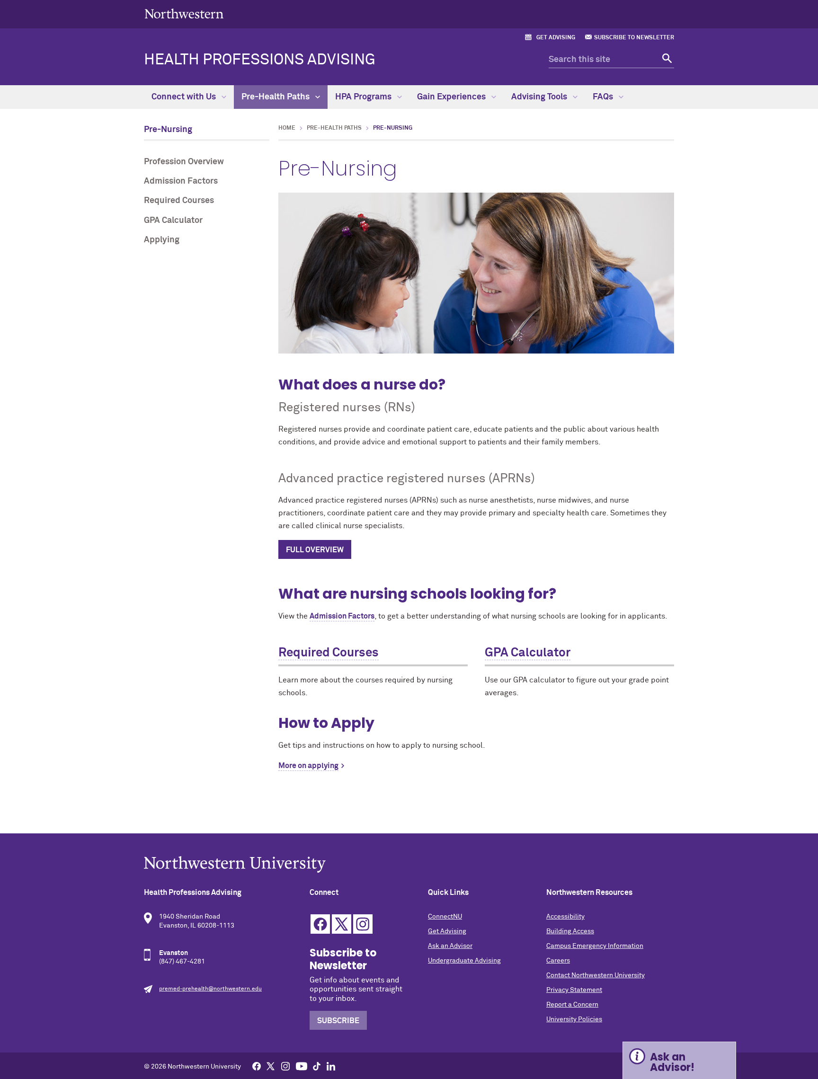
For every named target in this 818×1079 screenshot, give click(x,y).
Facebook (320, 924)
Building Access (570, 931)
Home (286, 128)
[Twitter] (271, 1065)
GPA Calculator (173, 220)
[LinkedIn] (331, 1065)
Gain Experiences (452, 97)
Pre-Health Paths (276, 97)
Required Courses (179, 200)
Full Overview (315, 550)
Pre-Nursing (168, 129)
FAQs (604, 97)
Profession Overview (184, 162)
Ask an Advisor (450, 946)
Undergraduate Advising (464, 960)
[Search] (666, 60)
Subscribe (338, 1021)
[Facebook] (256, 1065)
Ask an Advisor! (672, 1062)
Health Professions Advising (259, 60)
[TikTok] (316, 1065)
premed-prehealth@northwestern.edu (210, 989)
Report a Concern (572, 1004)
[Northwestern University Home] (184, 13)
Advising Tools (540, 97)
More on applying (308, 765)
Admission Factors (181, 181)
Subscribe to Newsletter (634, 38)
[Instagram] (285, 1065)
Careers (558, 960)
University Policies (574, 1019)
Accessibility (565, 916)
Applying (161, 240)
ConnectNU (445, 916)
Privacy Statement (574, 990)
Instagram (363, 924)
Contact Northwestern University (595, 975)
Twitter (341, 924)
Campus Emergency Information (594, 946)
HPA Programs (364, 97)
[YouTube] (301, 1065)
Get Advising (555, 38)
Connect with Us (184, 97)
